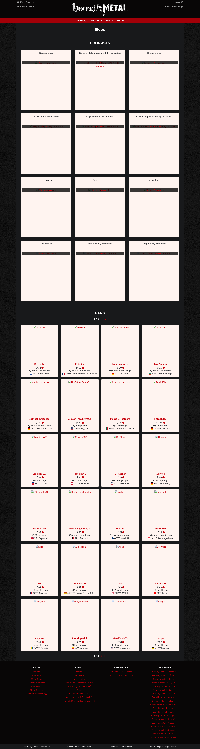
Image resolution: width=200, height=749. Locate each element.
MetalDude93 (120, 638)
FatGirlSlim (160, 418)
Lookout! (82, 20)
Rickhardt (160, 528)
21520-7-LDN (40, 528)
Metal (120, 20)
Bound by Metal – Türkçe (163, 733)
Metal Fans (37, 675)
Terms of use (78, 675)
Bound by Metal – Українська (163, 737)
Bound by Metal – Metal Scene (37, 747)
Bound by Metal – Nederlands (163, 704)
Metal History (37, 686)
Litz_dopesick (80, 638)
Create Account (171, 6)
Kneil (120, 583)
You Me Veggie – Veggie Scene (163, 747)
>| (105, 319)
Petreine (79, 364)
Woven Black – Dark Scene (79, 747)
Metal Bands (36, 679)
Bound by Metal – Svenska (163, 730)
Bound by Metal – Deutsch (121, 675)
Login (177, 2)
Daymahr (39, 364)
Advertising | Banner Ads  (79, 686)
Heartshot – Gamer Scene (121, 747)
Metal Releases (36, 690)
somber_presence (39, 418)
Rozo (39, 583)
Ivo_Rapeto (160, 364)
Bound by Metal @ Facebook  (78, 697)
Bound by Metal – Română (163, 719)
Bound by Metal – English (121, 672)
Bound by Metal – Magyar (163, 697)
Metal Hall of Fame (37, 683)
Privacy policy (79, 679)
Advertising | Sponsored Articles (79, 683)
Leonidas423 (39, 473)
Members (97, 20)
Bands (110, 20)
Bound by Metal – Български (163, 672)
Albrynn (160, 473)
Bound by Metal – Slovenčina (163, 726)
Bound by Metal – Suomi (163, 690)
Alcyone (39, 638)
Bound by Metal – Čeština (163, 675)
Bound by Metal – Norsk (163, 708)
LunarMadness (120, 364)
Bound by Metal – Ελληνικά (163, 683)
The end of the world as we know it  (79, 701)
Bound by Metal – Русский (163, 723)
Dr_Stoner (120, 473)
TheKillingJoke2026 (80, 528)
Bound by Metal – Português (163, 715)
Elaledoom (80, 583)
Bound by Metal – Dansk (163, 679)
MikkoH (120, 528)
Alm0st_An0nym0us (79, 418)
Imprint (79, 672)
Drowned (160, 583)
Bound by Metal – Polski (163, 712)
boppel (160, 638)
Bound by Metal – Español (163, 686)
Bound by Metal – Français (163, 693)
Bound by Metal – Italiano (163, 701)
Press (79, 690)
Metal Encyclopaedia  (37, 693)
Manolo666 (80, 473)
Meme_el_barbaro (120, 418)
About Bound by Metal (79, 693)
